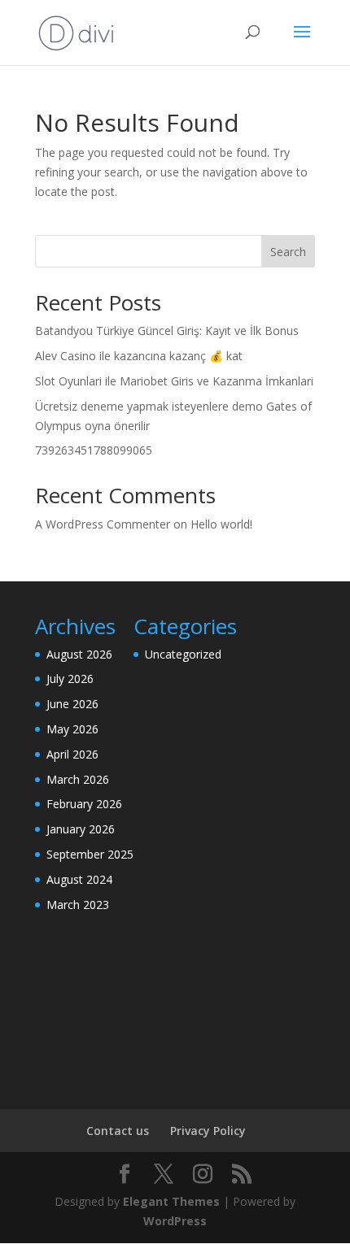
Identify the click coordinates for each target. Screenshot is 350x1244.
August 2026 (79, 654)
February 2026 (84, 803)
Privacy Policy (208, 1130)
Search (288, 251)
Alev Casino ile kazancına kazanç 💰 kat (139, 355)
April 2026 (72, 754)
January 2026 (80, 829)
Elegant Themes (171, 1201)
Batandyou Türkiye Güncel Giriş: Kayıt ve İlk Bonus (167, 330)
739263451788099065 (93, 450)
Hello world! (221, 524)
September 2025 (89, 854)
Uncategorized (183, 654)
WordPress (175, 1221)
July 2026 (70, 678)
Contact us (117, 1130)
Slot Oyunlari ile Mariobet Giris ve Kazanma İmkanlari (174, 381)
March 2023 (77, 904)
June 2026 (72, 703)
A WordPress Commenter (102, 524)
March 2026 (77, 779)
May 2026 (72, 729)
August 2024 (79, 879)
